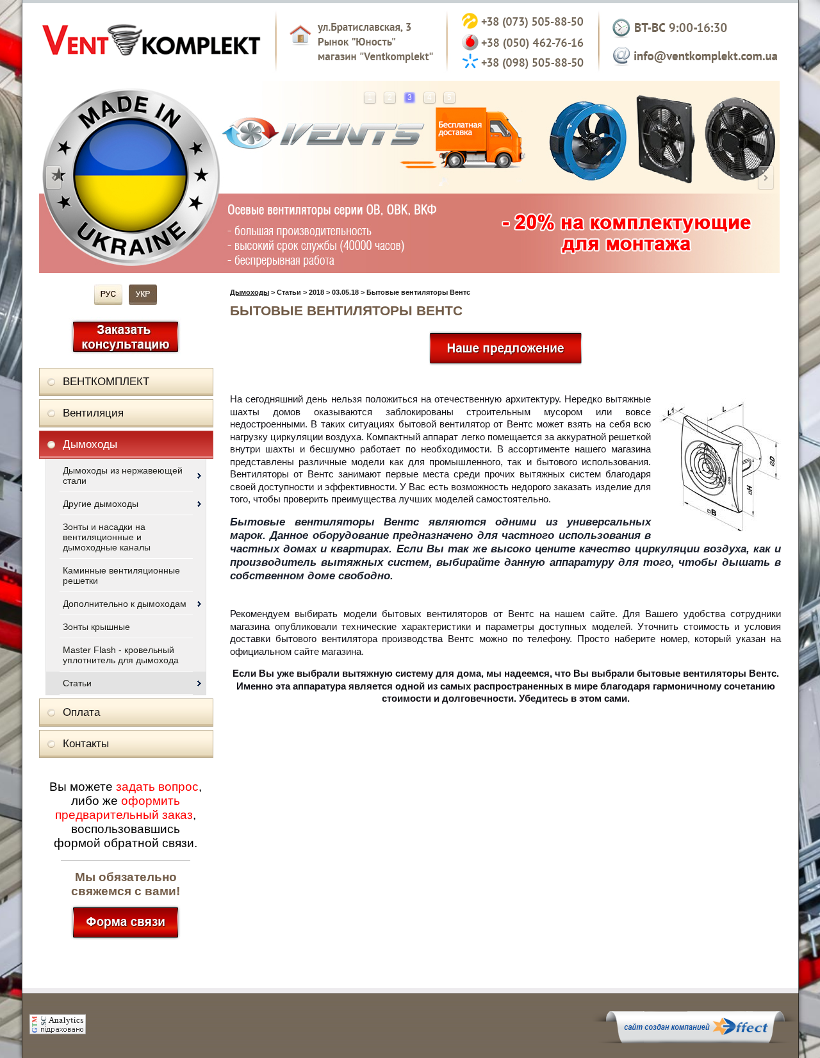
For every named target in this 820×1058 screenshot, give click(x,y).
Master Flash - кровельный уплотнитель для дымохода (121, 655)
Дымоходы (90, 444)
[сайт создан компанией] (695, 1040)
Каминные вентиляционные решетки (121, 575)
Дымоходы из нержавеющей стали (123, 475)
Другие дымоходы (100, 504)
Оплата (81, 712)
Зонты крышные (96, 627)
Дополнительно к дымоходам (124, 604)
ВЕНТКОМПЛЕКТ (106, 382)
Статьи (77, 683)
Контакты (86, 744)
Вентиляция (93, 413)
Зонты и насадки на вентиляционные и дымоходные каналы (107, 537)
